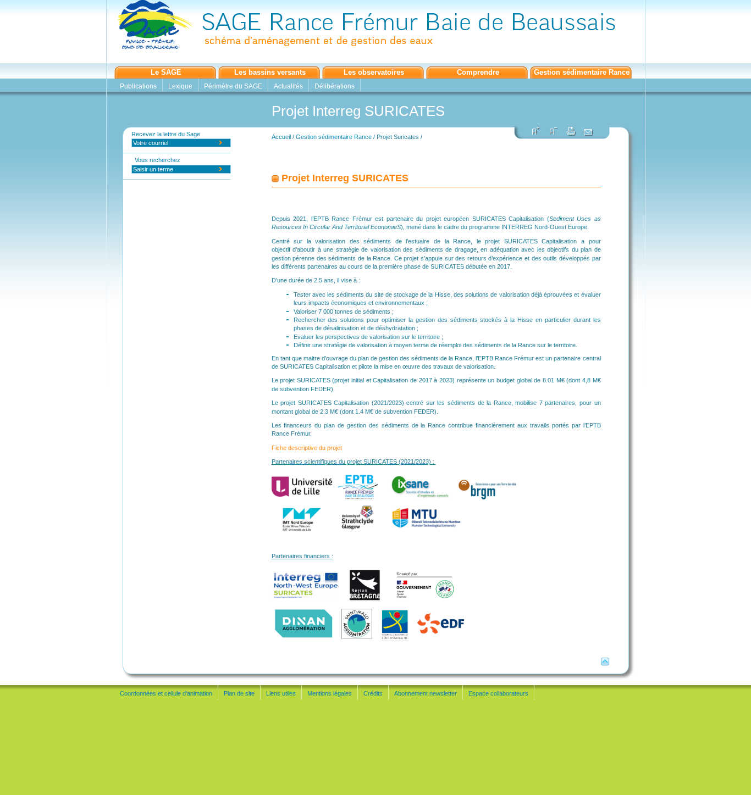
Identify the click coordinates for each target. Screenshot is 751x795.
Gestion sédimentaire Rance (581, 72)
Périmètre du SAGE (233, 86)
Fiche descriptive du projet (308, 447)
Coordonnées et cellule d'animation (166, 693)
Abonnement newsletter (425, 693)
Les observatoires (374, 72)
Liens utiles (281, 693)
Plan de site (239, 693)
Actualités (288, 86)
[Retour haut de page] (605, 663)
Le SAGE (166, 72)
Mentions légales (329, 693)
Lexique (180, 86)
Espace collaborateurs (498, 693)
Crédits (373, 693)
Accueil (281, 137)
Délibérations (334, 86)
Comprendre (478, 72)
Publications (138, 86)
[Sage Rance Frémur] (360, 47)
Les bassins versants (270, 72)
